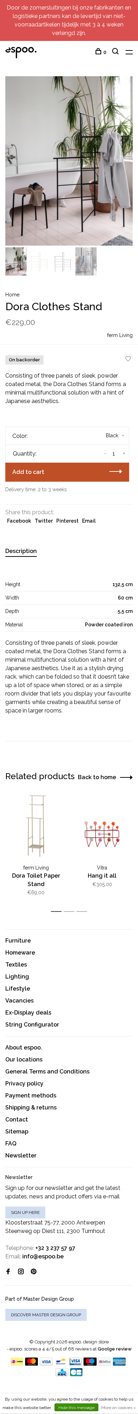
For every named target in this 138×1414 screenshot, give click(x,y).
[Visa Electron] (75, 1363)
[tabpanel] (69, 161)
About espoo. (23, 1047)
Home (12, 294)
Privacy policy (24, 1083)
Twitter (44, 521)
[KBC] (62, 1374)
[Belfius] (104, 1363)
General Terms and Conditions (47, 1071)
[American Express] (119, 1363)
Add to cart (28, 472)
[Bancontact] (60, 1363)
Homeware (20, 952)
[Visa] (46, 1363)
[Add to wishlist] (128, 359)
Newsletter (20, 1155)
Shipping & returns (31, 1107)
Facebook (19, 521)
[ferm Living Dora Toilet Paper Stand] (36, 827)
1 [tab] (58, 912)
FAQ (10, 1143)
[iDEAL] (17, 1363)
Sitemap (16, 1131)
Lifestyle (17, 988)
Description (21, 551)
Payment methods (30, 1095)
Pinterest (67, 521)
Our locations (23, 1059)
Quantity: (24, 453)
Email (89, 521)
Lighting (17, 976)
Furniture (18, 940)
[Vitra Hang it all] (102, 827)
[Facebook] (8, 1272)
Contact (16, 1119)
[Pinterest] (33, 1272)
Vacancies (19, 1000)
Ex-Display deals (28, 1012)
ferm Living (120, 335)
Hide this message (76, 1407)
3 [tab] (83, 912)
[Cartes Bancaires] (76, 1374)
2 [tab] (71, 912)
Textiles (16, 964)
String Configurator (32, 1024)
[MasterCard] (31, 1363)
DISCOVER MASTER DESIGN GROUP (46, 1314)
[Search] (116, 52)
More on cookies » (118, 1407)
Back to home (97, 777)
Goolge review (115, 1349)
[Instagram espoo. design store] (21, 1272)
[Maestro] (90, 1363)
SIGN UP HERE (25, 1212)
